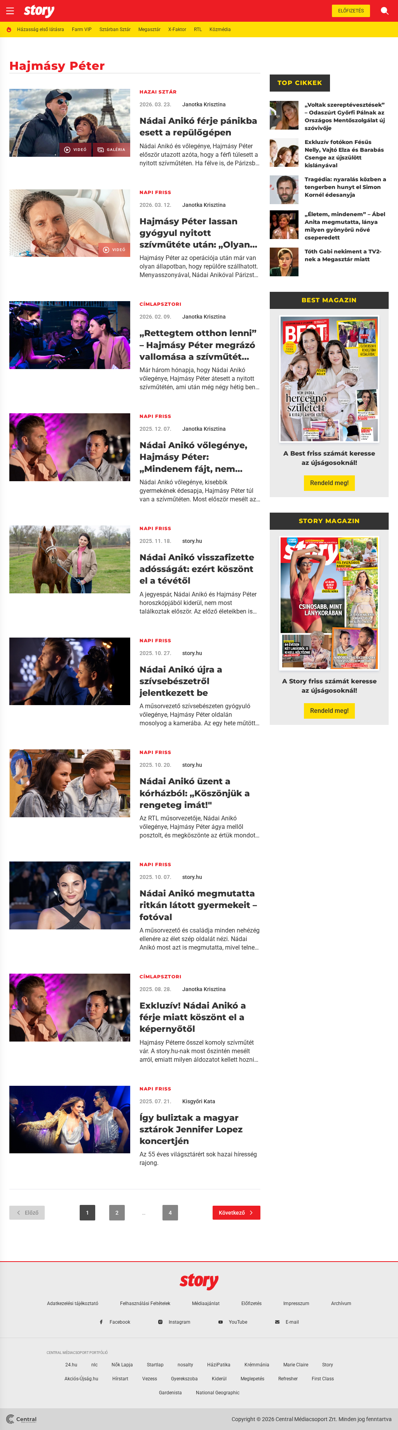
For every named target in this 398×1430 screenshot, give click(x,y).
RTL (198, 29)
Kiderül (219, 1378)
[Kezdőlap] (39, 11)
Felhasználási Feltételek (145, 1303)
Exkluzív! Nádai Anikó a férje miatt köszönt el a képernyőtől (193, 1017)
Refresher (288, 1378)
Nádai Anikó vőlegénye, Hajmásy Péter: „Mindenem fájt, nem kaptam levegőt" (193, 457)
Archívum (341, 1303)
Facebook (120, 1322)
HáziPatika (218, 1365)
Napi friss (155, 192)
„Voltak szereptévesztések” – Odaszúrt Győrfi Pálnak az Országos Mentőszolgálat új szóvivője (345, 116)
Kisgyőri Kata (198, 1101)
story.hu (192, 541)
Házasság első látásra (40, 29)
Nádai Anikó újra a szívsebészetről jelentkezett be (181, 681)
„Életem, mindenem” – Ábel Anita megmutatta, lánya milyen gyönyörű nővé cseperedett (345, 226)
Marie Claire (295, 1365)
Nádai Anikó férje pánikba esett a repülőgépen (198, 127)
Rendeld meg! (329, 483)
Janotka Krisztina (204, 104)
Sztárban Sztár (115, 29)
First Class (323, 1378)
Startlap (155, 1365)
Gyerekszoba (184, 1378)
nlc (94, 1365)
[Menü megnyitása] (10, 11)
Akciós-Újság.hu (81, 1378)
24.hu (71, 1365)
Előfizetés (351, 11)
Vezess (149, 1378)
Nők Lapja (122, 1365)
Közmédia (220, 29)
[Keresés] (385, 11)
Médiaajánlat (206, 1303)
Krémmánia (256, 1365)
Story (327, 1365)
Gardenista (170, 1392)
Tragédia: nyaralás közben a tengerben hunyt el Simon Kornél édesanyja (345, 187)
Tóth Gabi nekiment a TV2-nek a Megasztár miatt (343, 255)
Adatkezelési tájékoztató (72, 1303)
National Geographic (217, 1392)
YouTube (238, 1322)
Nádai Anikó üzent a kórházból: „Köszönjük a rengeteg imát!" (195, 793)
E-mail (292, 1322)
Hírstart (120, 1378)
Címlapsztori (161, 304)
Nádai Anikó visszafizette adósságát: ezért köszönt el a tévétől (197, 569)
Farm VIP (82, 29)
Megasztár (149, 29)
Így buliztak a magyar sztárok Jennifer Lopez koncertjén (191, 1130)
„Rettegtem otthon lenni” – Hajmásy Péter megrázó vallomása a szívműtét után (198, 345)
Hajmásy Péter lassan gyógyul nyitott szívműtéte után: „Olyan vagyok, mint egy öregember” (195, 233)
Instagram (179, 1322)
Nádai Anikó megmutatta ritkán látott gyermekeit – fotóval (198, 905)
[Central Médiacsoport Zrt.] (21, 1419)
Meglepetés (252, 1378)
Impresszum (296, 1303)
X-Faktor (177, 29)
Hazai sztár (158, 92)
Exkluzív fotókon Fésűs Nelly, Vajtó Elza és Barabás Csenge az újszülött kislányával (344, 154)
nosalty (185, 1365)
